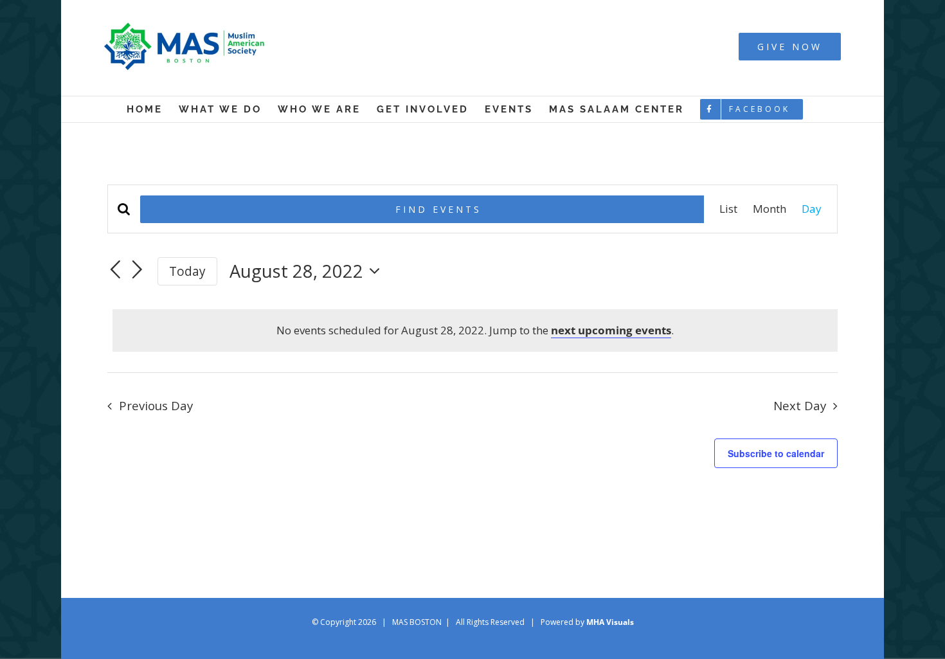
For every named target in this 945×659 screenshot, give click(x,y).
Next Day (799, 405)
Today (187, 271)
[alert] (475, 330)
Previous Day (156, 405)
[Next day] (137, 270)
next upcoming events (611, 330)
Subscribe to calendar (776, 453)
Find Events (438, 209)
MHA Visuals (610, 622)
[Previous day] (115, 270)
